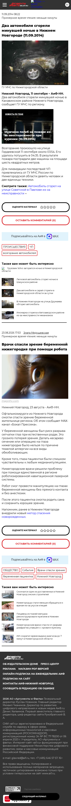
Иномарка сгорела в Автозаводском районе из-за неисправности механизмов (40, 314)
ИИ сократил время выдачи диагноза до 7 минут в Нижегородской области (39, 637)
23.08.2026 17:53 (11, 332)
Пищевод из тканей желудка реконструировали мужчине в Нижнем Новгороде (38, 617)
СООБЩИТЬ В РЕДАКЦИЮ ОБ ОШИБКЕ (28, 688)
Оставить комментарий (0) (36, 220)
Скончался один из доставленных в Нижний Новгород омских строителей (40, 593)
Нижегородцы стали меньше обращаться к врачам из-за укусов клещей (40, 604)
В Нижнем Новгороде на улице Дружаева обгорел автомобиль (39, 303)
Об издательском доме (20, 664)
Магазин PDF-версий (33, 668)
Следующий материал (34, 796)
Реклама (9, 668)
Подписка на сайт (16, 678)
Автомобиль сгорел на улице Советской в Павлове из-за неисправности (31, 189)
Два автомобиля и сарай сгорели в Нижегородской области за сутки (35, 291)
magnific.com (10, 401)
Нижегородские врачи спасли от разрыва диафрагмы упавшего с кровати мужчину (39, 626)
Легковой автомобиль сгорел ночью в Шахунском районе (37, 280)
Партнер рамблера (32, 789)
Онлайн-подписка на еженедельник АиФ (34, 673)
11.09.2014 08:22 (11, 14)
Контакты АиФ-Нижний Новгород (28, 683)
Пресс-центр (50, 664)
